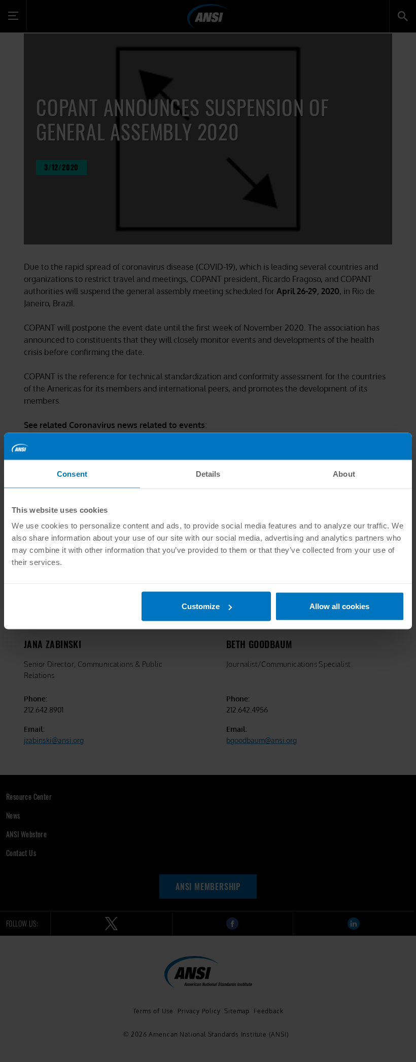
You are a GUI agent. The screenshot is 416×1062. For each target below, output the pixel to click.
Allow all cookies (339, 606)
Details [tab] (208, 473)
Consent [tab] (72, 473)
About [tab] (344, 473)
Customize (201, 606)
